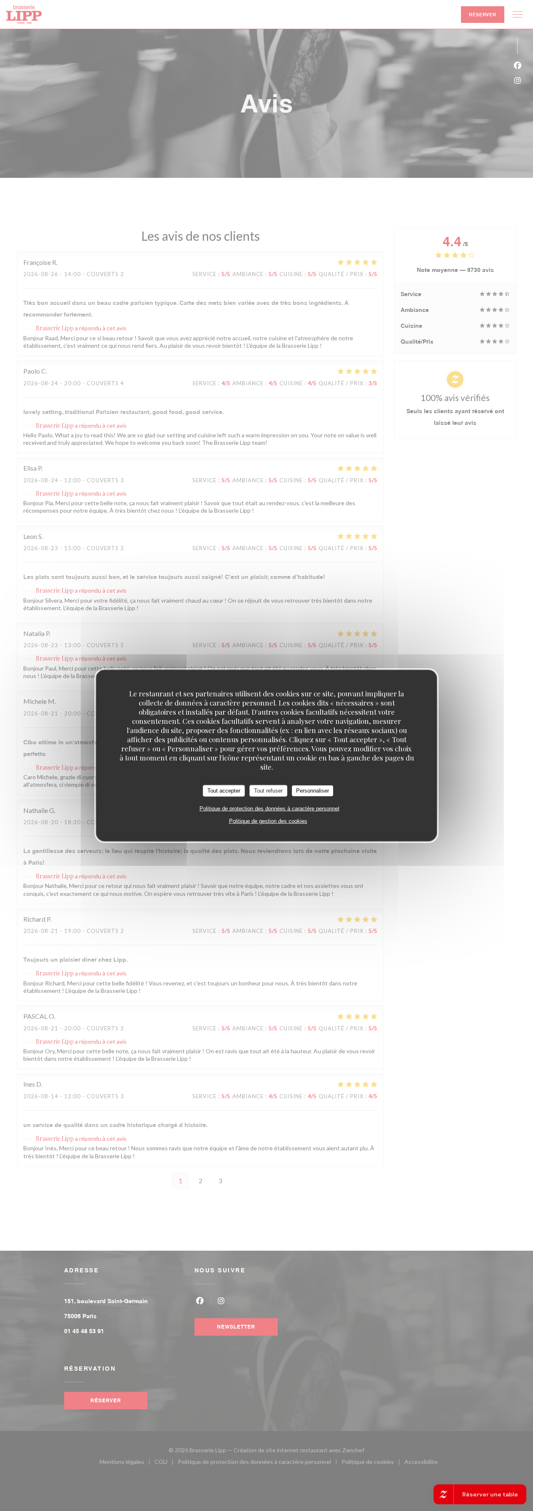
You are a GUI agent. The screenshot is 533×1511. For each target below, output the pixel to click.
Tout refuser (268, 791)
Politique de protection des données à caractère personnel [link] (269, 808)
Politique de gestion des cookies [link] (268, 821)
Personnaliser (312, 791)
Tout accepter (223, 791)
